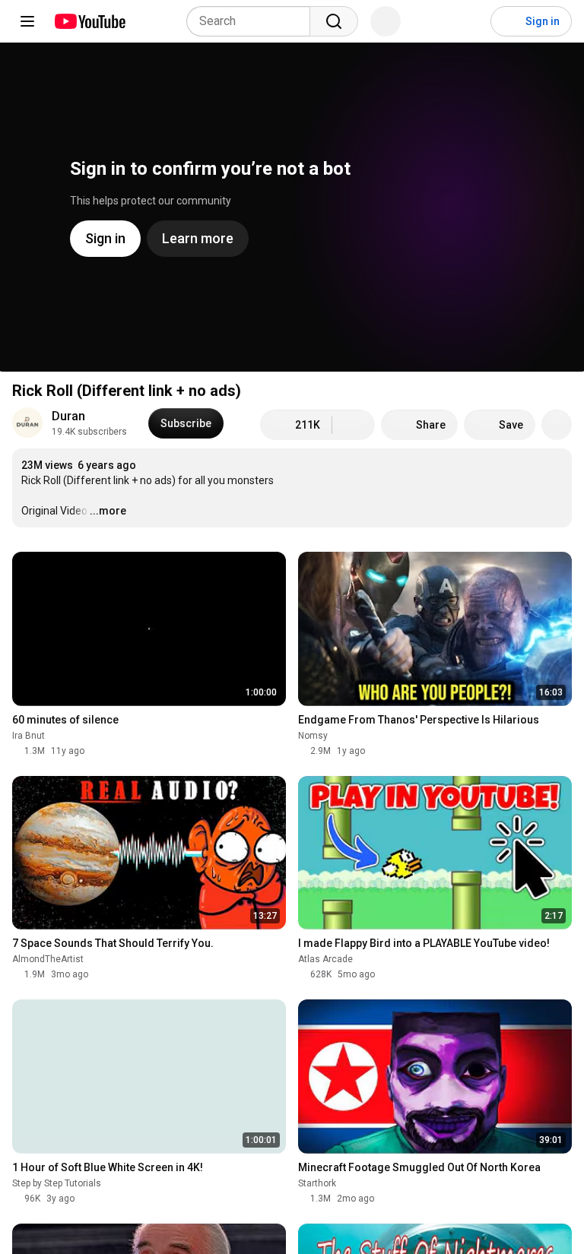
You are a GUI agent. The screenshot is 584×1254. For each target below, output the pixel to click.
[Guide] (27, 21)
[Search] (333, 21)
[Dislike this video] (353, 425)
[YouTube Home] (89, 21)
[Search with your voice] (385, 21)
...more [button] (108, 511)
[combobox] (252, 21)
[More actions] (556, 425)
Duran (68, 416)
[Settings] (469, 21)
